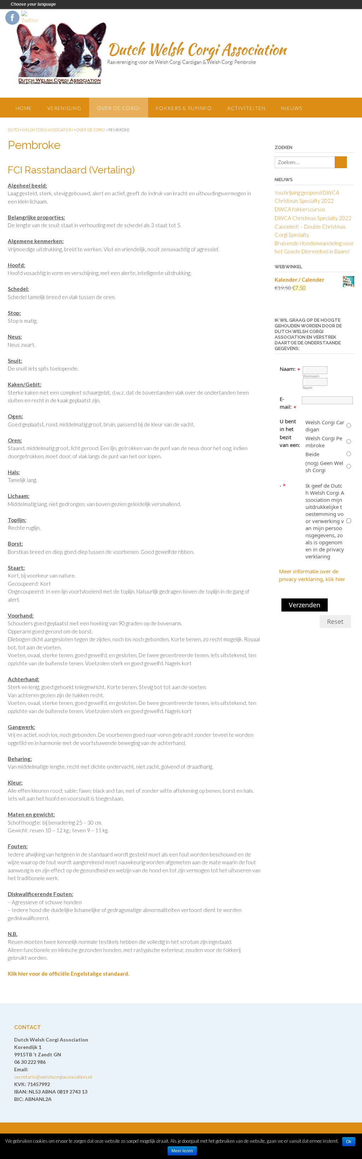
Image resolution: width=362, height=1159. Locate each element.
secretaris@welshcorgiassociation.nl (53, 1077)
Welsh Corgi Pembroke (323, 442)
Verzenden (304, 605)
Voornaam (311, 376)
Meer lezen (182, 1150)
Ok (348, 1141)
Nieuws (291, 108)
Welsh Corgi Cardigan (324, 426)
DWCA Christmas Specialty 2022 (313, 218)
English (72, 4)
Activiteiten (246, 108)
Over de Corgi (118, 108)
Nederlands (62, 4)
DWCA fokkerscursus (300, 209)
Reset (335, 621)
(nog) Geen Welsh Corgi (324, 466)
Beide (312, 454)
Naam (307, 388)
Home (24, 108)
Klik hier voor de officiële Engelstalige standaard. (68, 973)
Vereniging (64, 108)
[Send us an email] (341, 27)
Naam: (288, 368)
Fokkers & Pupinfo (184, 108)
